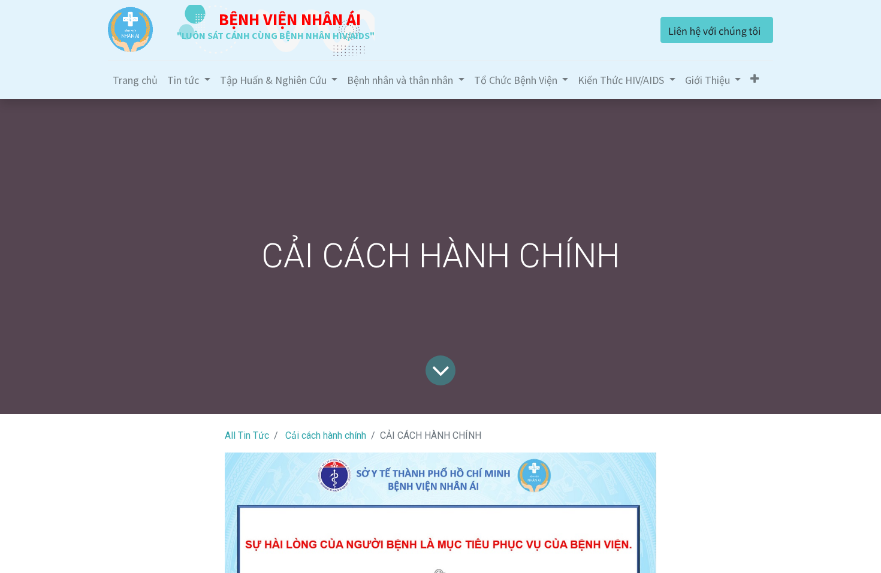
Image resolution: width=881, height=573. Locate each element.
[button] (755, 79)
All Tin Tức (247, 435)
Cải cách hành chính (325, 435)
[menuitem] (135, 80)
